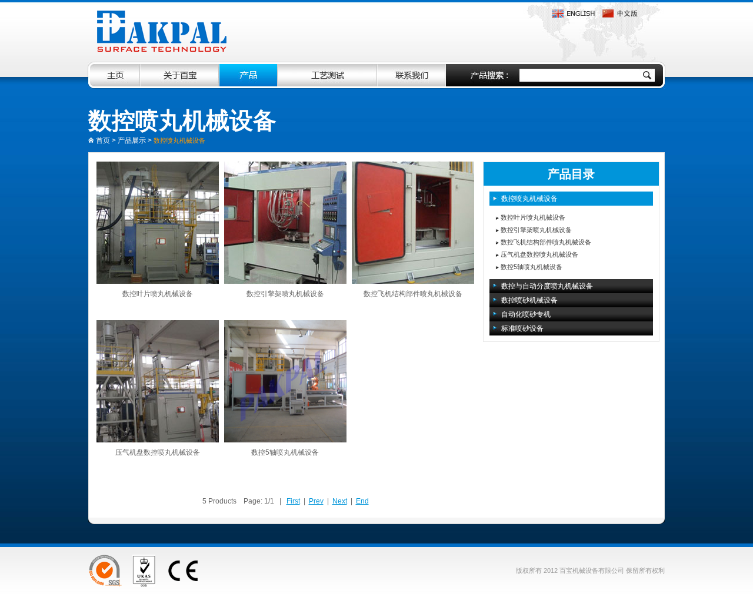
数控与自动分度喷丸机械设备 (547, 286)
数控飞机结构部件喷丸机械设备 (413, 294)
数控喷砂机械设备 (529, 300)
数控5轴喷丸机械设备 (285, 452)
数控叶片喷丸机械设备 (157, 294)
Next (339, 501)
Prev (316, 501)
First (293, 501)
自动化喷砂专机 (526, 314)
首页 (103, 140)
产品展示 (132, 140)
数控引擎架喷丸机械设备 (285, 294)
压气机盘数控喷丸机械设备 (157, 452)
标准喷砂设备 (522, 328)
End (362, 501)
